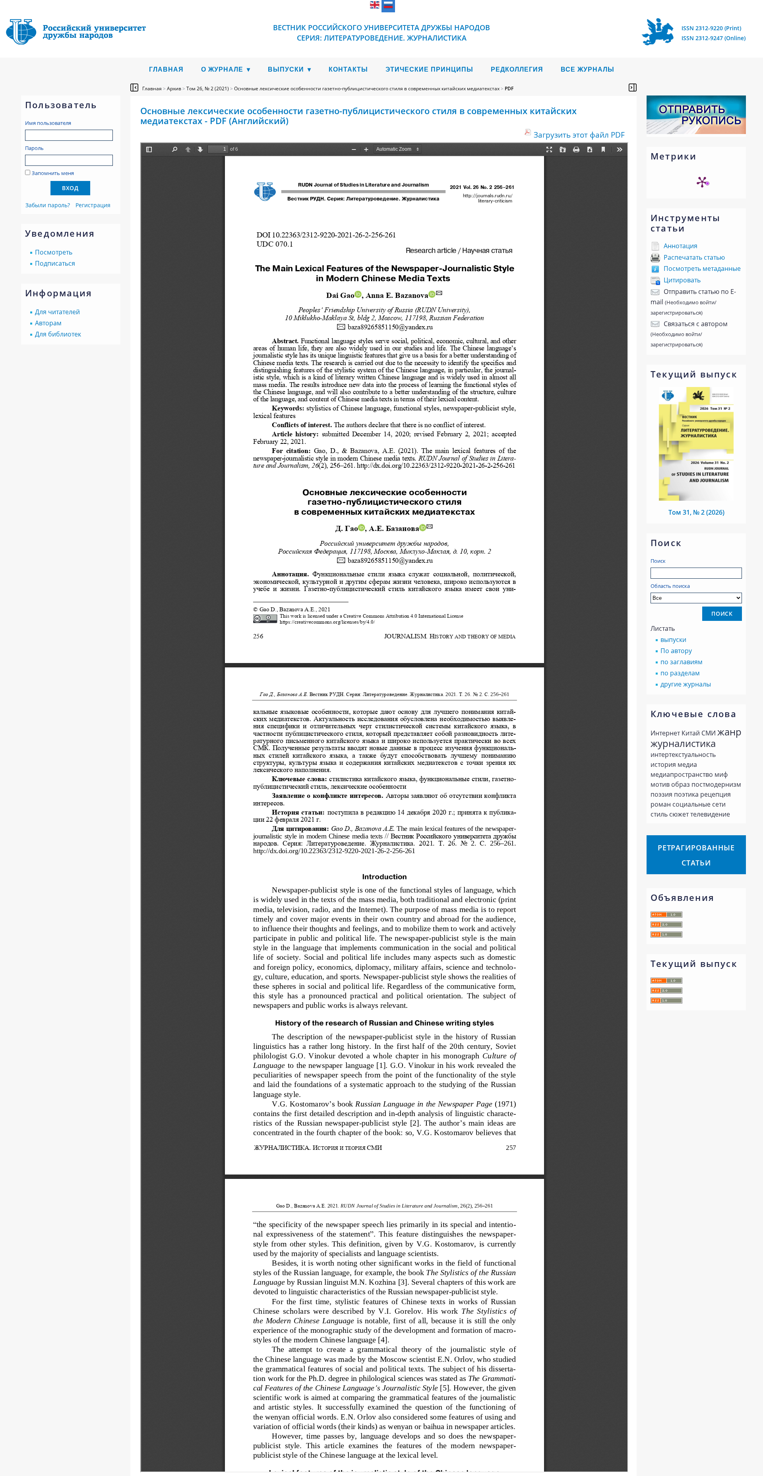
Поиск (658, 560)
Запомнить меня (53, 173)
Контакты (348, 69)
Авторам (48, 323)
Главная (166, 69)
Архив (174, 88)
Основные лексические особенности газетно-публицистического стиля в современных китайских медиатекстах (367, 88)
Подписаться (55, 263)
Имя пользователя (48, 122)
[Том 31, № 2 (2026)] (696, 498)
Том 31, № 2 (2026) (696, 512)
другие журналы (685, 684)
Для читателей (57, 311)
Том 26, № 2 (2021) (207, 88)
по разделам (680, 673)
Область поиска (670, 585)
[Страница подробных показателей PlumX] (702, 181)
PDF (509, 88)
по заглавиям (681, 661)
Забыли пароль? (47, 205)
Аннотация (680, 245)
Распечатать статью (694, 257)
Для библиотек (58, 334)
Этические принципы (429, 69)
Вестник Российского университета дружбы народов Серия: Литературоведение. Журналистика (381, 33)
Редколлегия (517, 69)
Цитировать (682, 280)
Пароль (34, 148)
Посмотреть (53, 252)
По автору (676, 650)
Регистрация (93, 205)
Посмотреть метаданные (702, 268)
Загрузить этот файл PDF (579, 134)
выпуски (673, 639)
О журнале (222, 69)
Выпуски (286, 69)
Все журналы (587, 69)
